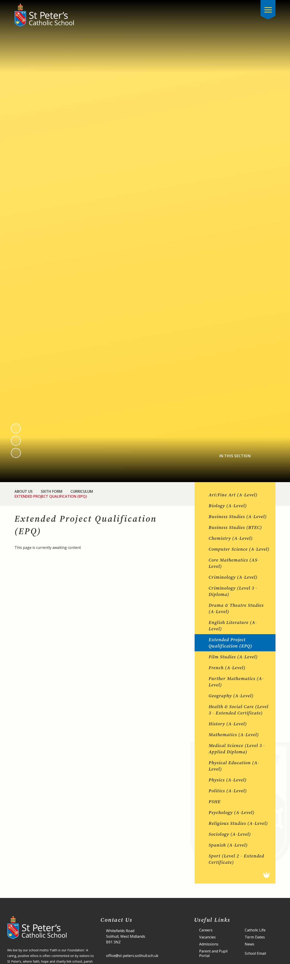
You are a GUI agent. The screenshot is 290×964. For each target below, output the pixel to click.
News (249, 944)
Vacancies (207, 937)
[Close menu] (268, 9)
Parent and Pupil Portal (213, 953)
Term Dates (255, 937)
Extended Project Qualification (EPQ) (50, 496)
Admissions (208, 944)
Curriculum (81, 491)
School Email (255, 953)
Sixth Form (51, 491)
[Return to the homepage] (44, 15)
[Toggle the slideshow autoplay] (16, 453)
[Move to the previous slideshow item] (16, 428)
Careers (206, 930)
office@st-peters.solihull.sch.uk (132, 955)
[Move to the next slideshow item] (16, 441)
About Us (23, 491)
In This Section (235, 456)
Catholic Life (255, 930)
